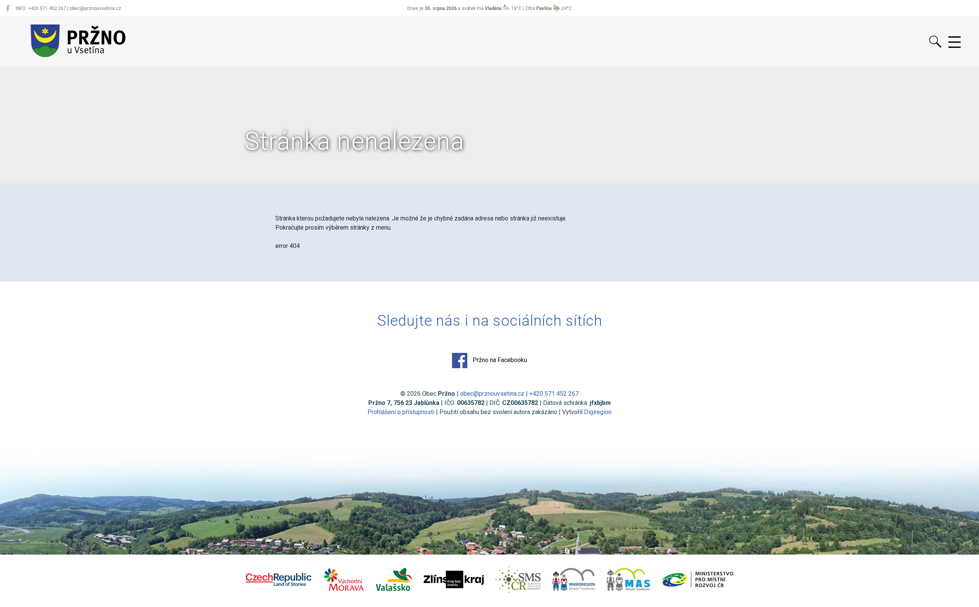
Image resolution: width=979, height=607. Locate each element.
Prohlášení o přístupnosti (401, 412)
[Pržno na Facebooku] (8, 8)
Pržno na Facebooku (499, 360)
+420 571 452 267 (554, 393)
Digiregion (597, 412)
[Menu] (954, 42)
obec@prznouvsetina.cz (492, 393)
